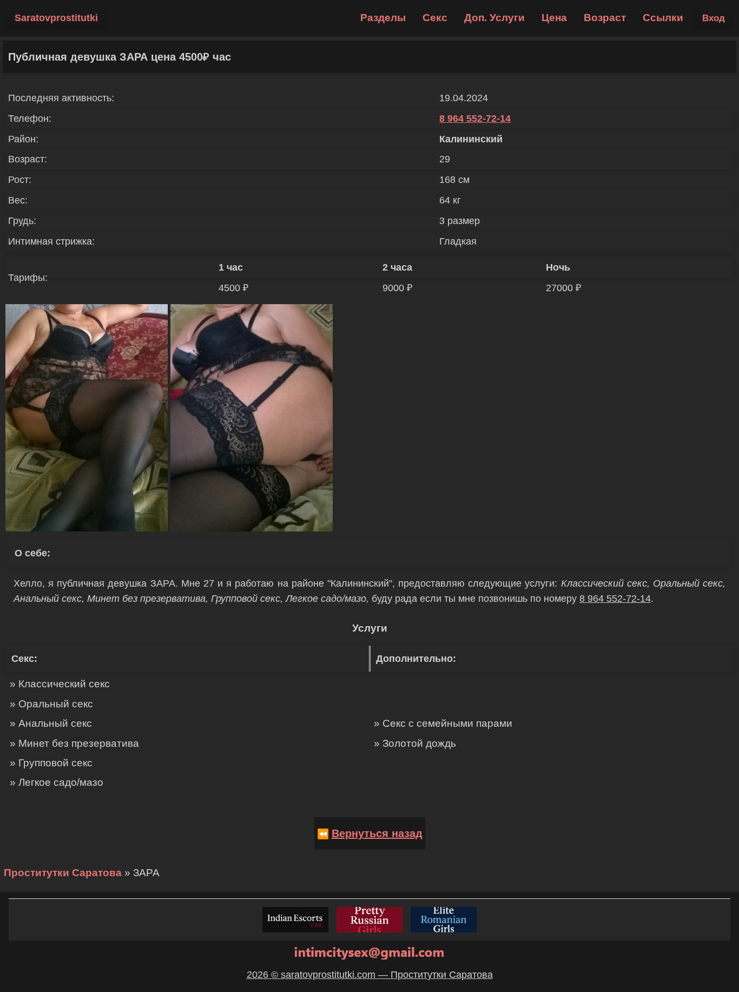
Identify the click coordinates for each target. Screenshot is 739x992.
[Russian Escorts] (369, 919)
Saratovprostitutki (56, 17)
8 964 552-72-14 (475, 118)
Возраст (605, 17)
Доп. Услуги (494, 17)
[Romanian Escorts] (444, 919)
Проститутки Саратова (63, 872)
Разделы (383, 17)
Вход (713, 18)
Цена (554, 17)
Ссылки (663, 17)
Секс (435, 17)
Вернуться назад (377, 833)
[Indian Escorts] (295, 919)
